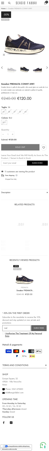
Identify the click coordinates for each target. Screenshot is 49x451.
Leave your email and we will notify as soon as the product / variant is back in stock (24, 157)
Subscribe (37, 163)
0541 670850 (17, 389)
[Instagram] (11, 422)
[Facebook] (4, 422)
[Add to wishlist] (44, 147)
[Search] (9, 3)
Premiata (24, 287)
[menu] (2, 3)
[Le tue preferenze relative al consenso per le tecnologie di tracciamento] (45, 447)
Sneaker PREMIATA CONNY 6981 (17, 84)
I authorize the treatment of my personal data (23, 334)
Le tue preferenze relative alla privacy (19, 446)
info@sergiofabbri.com (14, 392)
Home (3, 8)
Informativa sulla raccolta (9, 449)
